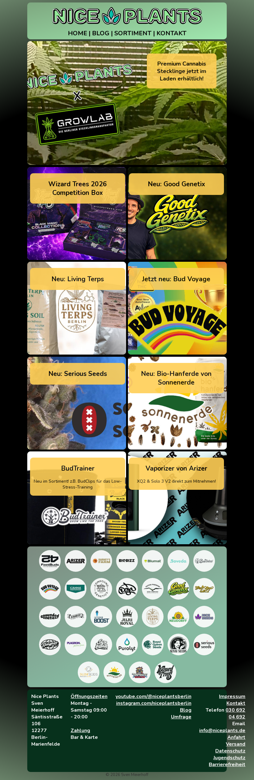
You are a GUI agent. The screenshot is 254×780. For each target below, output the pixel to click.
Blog (185, 710)
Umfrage (181, 716)
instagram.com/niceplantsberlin (153, 703)
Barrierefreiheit (227, 764)
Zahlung (80, 730)
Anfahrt (236, 737)
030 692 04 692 (235, 713)
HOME (77, 33)
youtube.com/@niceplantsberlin (153, 696)
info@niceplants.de (222, 730)
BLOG (100, 33)
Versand (235, 744)
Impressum (232, 696)
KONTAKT (171, 33)
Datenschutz (230, 751)
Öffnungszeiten (89, 696)
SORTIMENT (132, 33)
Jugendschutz (229, 757)
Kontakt (235, 703)
